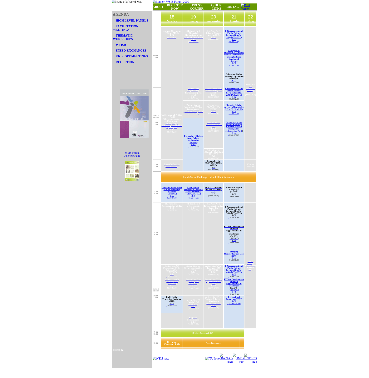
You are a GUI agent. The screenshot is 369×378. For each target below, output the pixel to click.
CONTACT (233, 6)
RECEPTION (125, 62)
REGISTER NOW (175, 6)
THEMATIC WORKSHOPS (123, 37)
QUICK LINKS (216, 6)
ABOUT (158, 6)
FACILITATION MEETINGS (125, 28)
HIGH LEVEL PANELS (132, 20)
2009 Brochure (132, 155)
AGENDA (121, 14)
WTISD (121, 44)
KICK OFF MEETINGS (132, 56)
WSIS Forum (132, 152)
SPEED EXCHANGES (131, 50)
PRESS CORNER (197, 6)
